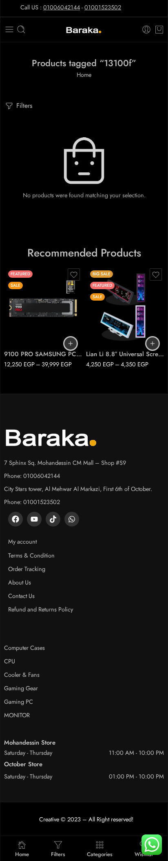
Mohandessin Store (29, 742)
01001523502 (102, 7)
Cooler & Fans (22, 674)
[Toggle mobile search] (21, 29)
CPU (9, 661)
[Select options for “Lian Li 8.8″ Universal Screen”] (152, 343)
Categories (100, 853)
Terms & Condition (31, 555)
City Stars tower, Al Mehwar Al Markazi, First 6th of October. (78, 488)
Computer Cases (24, 647)
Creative (49, 819)
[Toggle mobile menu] (9, 29)
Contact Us (21, 595)
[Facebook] (15, 519)
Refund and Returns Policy (40, 609)
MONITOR (17, 715)
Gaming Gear (21, 688)
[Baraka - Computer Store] (84, 30)
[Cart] (159, 29)
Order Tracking (26, 568)
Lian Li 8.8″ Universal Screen (125, 354)
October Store (23, 764)
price (10, 297)
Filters (23, 105)
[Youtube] (34, 519)
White (108, 332)
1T (26, 308)
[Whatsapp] (71, 519)
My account (22, 541)
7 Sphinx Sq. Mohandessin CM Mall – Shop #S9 (65, 462)
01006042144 (61, 7)
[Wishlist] (74, 274)
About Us (19, 582)
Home (84, 74)
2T (26, 320)
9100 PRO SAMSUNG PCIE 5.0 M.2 (43, 354)
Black (108, 320)
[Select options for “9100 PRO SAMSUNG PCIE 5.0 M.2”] (70, 343)
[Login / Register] (146, 29)
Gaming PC (18, 701)
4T (26, 332)
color (92, 309)
